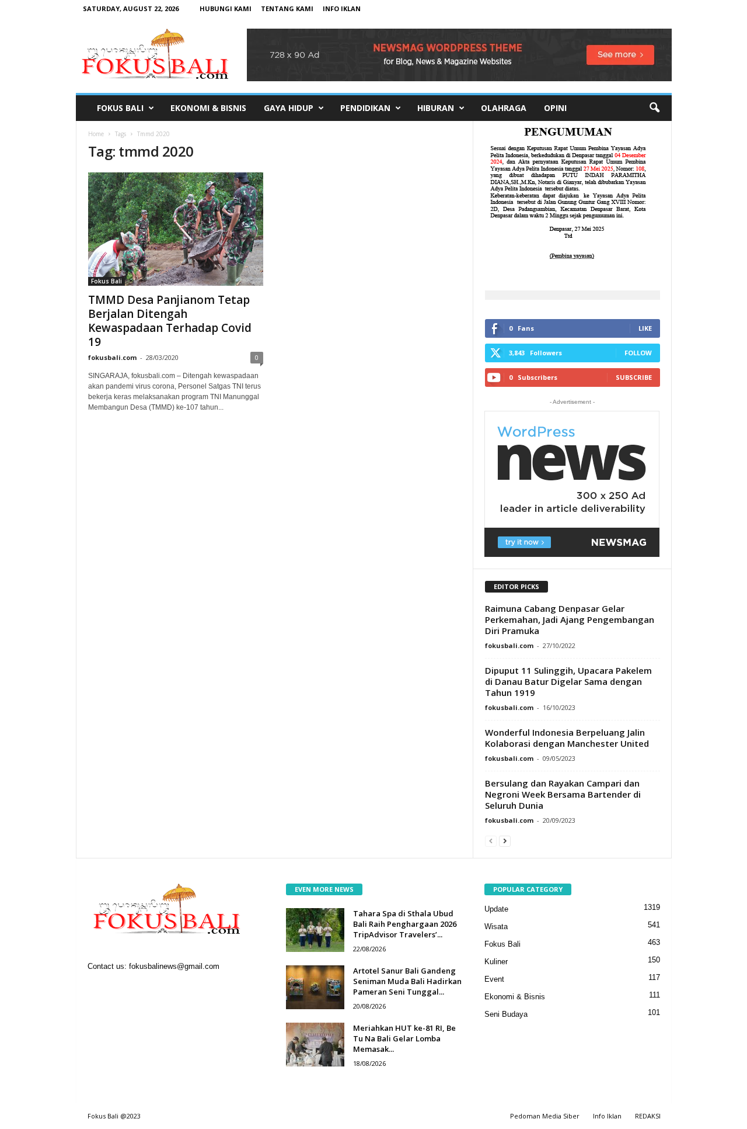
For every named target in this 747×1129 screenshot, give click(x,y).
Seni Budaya (506, 1014)
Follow (638, 352)
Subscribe (634, 377)
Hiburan (435, 107)
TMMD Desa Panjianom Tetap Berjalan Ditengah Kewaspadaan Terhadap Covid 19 (170, 320)
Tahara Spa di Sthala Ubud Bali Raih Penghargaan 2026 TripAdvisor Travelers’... (404, 924)
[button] (654, 108)
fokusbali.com (112, 357)
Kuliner (496, 961)
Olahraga (503, 107)
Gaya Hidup (288, 107)
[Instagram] (123, 990)
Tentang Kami (287, 8)
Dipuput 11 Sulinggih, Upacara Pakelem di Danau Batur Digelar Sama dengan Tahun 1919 (568, 681)
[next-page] (505, 840)
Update (496, 909)
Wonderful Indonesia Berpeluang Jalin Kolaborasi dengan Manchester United (567, 737)
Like (645, 328)
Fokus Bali (120, 107)
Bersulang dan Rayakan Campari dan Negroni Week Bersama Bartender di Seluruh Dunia (563, 794)
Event (494, 979)
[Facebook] (99, 990)
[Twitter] (147, 990)
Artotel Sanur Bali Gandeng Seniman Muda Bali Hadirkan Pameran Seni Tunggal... (407, 981)
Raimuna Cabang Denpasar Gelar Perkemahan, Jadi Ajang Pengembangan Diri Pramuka (569, 619)
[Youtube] (170, 990)
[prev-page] (491, 840)
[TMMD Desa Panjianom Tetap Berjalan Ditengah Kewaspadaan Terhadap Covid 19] (175, 229)
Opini (555, 107)
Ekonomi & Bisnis (208, 107)
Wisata (496, 926)
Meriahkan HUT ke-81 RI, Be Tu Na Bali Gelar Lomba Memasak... (404, 1038)
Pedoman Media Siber (545, 1115)
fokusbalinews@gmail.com (174, 966)
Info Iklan (342, 8)
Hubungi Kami (226, 8)
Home (96, 134)
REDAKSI (648, 1115)
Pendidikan (365, 107)
